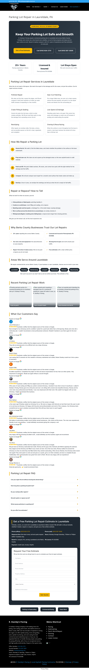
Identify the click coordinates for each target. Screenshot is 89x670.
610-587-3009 (22, 648)
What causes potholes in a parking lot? (22, 504)
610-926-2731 (22, 646)
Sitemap (68, 662)
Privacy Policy (44, 668)
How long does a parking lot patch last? (22, 485)
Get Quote (44, 595)
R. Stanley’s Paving (23, 662)
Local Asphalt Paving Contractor (43, 662)
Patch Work (63, 609)
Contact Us (54, 7)
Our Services (36, 7)
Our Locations (74, 7)
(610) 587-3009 (57, 531)
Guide (45, 7)
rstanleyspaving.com (19, 650)
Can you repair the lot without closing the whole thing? (27, 479)
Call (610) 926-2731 (44, 50)
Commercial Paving (48, 609)
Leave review (64, 7)
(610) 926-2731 (25, 531)
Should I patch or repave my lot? (20, 498)
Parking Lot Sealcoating (29, 609)
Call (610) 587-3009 (65, 50)
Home (28, 7)
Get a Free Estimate (23, 50)
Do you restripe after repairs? (19, 492)
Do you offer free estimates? (19, 510)
